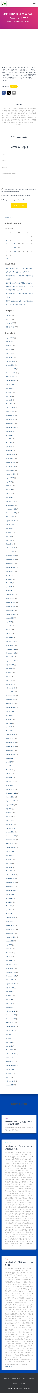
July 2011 (9, 1034)
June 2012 (9, 995)
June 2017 (9, 766)
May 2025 (9, 396)
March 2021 (9, 590)
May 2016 (9, 816)
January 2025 (10, 412)
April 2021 (9, 587)
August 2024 (10, 431)
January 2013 (10, 968)
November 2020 (11, 606)
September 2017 (11, 754)
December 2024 (11, 415)
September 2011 (11, 1026)
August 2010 (10, 1069)
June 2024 (9, 439)
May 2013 (9, 952)
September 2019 (11, 661)
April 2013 (9, 956)
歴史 (24, 1378)
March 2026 (9, 357)
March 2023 (9, 497)
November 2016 (11, 793)
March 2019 (9, 684)
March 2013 (9, 960)
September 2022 (11, 521)
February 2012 (10, 1011)
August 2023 (10, 478)
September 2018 (11, 707)
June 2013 (9, 949)
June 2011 (9, 1038)
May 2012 (9, 999)
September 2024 (11, 427)
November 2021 (11, 559)
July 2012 (9, 991)
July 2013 (9, 945)
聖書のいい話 (10, 327)
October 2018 (10, 703)
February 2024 (10, 454)
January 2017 (10, 785)
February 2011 (10, 1054)
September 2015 (11, 847)
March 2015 (9, 871)
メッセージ (13, 86)
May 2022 (9, 536)
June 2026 (9, 345)
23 (6, 251)
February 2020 (10, 641)
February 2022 (10, 548)
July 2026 (9, 341)
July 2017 (9, 762)
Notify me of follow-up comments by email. (16, 195)
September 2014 (11, 890)
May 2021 (9, 583)
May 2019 (9, 676)
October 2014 (10, 886)
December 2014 (11, 878)
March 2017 (9, 777)
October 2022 (10, 517)
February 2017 (10, 781)
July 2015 (9, 855)
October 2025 (10, 377)
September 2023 (11, 474)
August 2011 (10, 1030)
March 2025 (9, 404)
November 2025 (11, 373)
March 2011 (9, 1050)
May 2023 (9, 489)
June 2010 (9, 1073)
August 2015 (10, 851)
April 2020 (9, 633)
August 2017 (10, 758)
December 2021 (11, 555)
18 (15, 247)
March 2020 (9, 637)
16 (6, 247)
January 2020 (10, 645)
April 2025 (9, 400)
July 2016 (9, 808)
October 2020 (10, 610)
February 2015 (10, 875)
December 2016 (11, 789)
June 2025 (9, 392)
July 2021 (9, 575)
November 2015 (11, 840)
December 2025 (11, 369)
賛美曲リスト (9, 218)
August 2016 (10, 805)
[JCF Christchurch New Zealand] (5, 3)
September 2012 (11, 984)
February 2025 (10, 408)
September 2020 (11, 614)
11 (15, 244)
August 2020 (10, 618)
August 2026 (10, 338)
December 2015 (11, 836)
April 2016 (9, 820)
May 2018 (9, 723)
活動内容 (31, 1378)
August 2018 (10, 711)
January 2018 (10, 738)
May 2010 (9, 1077)
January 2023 (10, 505)
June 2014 (9, 902)
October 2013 (10, 933)
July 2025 (9, 388)
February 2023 (10, 501)
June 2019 (9, 672)
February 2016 (10, 828)
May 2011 (9, 1042)
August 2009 (10, 1085)
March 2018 (9, 731)
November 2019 (11, 653)
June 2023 (9, 485)
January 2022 (10, 552)
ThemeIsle (26, 1388)
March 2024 (9, 450)
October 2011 (10, 1022)
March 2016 (9, 824)
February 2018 (10, 734)
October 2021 (10, 563)
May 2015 (9, 863)
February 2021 (10, 594)
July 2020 (9, 622)
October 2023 (10, 470)
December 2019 (11, 649)
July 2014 (9, 898)
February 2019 (10, 688)
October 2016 (10, 797)
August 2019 (10, 664)
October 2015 (10, 843)
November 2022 (11, 513)
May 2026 (9, 349)
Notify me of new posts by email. (13, 200)
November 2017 (11, 746)
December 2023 (11, 462)
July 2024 (9, 435)
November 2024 (11, 419)
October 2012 (10, 980)
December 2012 (11, 972)
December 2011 (11, 1015)
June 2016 (9, 812)
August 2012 (10, 987)
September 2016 (11, 801)
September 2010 (11, 1065)
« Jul (6, 258)
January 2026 (10, 365)
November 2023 (11, 466)
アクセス (22, 1383)
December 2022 (11, 509)
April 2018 (9, 727)
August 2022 (10, 524)
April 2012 (9, 1003)
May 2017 (9, 770)
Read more (28, 1246)
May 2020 (9, 629)
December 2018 (11, 696)
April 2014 (9, 910)
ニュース (8, 319)
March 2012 (9, 1007)
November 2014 (11, 882)
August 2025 (10, 384)
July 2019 (9, 668)
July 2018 (9, 715)
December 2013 (11, 925)
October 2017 (10, 750)
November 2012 (11, 976)
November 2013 (11, 929)
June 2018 (9, 719)
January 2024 (10, 458)
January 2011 (10, 1058)
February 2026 (10, 361)
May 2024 (9, 443)
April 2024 (9, 446)
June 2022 (9, 532)
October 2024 (10, 423)
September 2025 (11, 380)
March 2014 (9, 914)
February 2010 (10, 1081)
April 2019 (9, 680)
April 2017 (9, 773)
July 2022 (9, 528)
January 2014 (10, 921)
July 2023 (9, 482)
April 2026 (9, 353)
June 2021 (9, 579)
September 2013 (11, 937)
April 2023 (9, 493)
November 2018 (11, 699)
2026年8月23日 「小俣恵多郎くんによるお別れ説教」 (19, 1122)
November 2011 (11, 1019)
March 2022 (9, 544)
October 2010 (10, 1061)
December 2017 (11, 742)
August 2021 (10, 571)
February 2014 (10, 917)
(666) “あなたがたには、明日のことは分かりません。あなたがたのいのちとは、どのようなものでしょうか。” (19, 286)
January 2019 (10, 692)
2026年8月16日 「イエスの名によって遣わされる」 (18, 1147)
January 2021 (10, 598)
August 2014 (10, 894)
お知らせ (8, 315)
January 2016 (10, 832)
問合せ (15, 1383)
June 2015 (9, 859)
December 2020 (11, 602)
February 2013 (10, 964)
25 (15, 251)
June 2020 (9, 626)
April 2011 (9, 1046)
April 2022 (9, 540)
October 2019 (10, 657)
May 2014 (9, 906)
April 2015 (9, 867)
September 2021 (11, 567)
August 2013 (10, 941)
